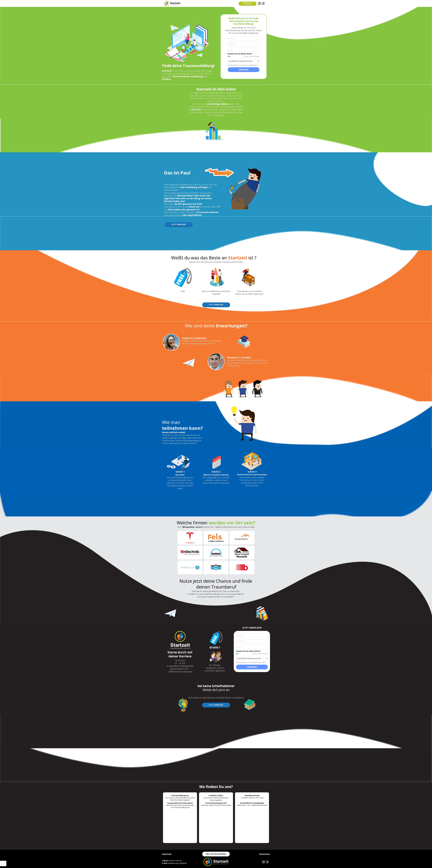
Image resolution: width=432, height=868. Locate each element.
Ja (230, 56)
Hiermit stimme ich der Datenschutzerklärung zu (244, 65)
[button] (247, 3)
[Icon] (259, 3)
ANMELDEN (244, 69)
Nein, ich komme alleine (252, 56)
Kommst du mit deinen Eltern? (240, 54)
